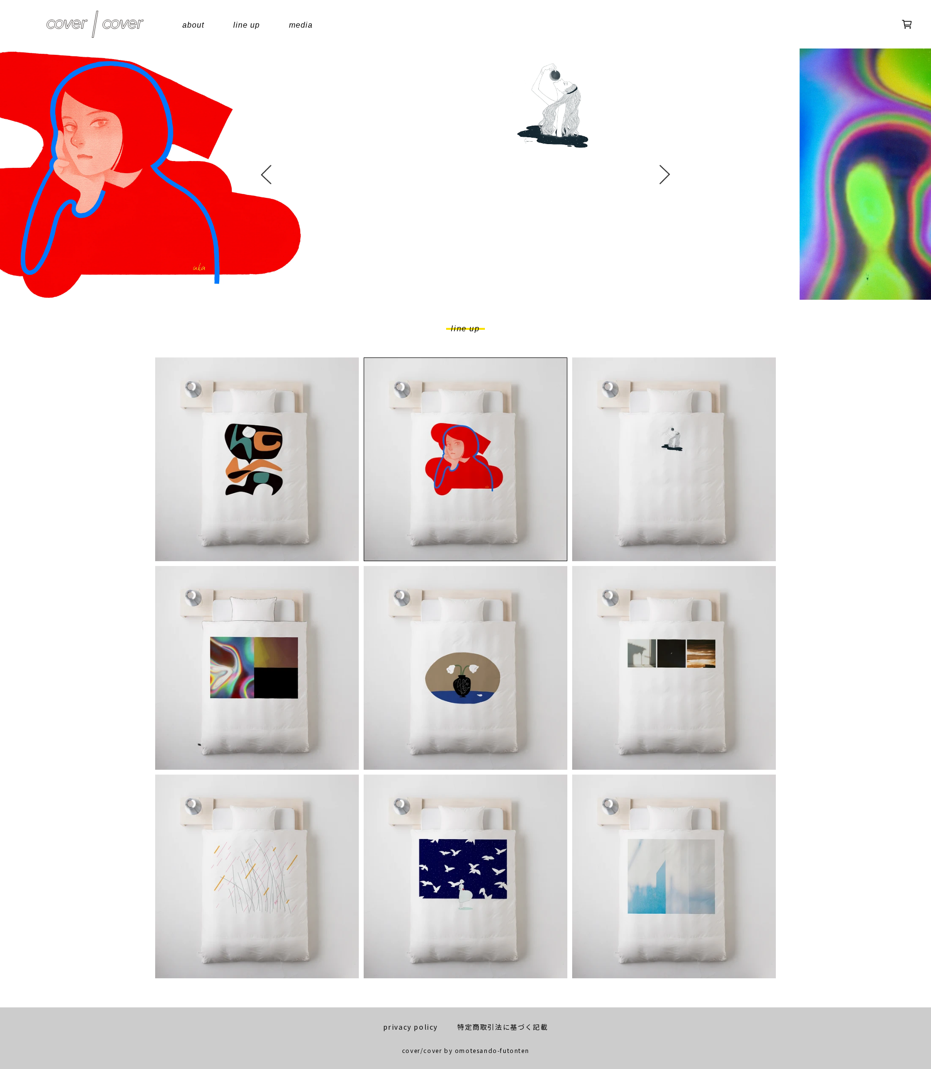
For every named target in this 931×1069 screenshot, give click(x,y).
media (301, 25)
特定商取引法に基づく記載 (502, 1027)
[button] (266, 176)
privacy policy (410, 1027)
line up (246, 25)
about (193, 25)
